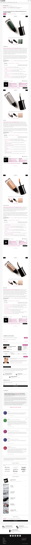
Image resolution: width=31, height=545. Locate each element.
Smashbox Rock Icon (8, 149)
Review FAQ (25, 356)
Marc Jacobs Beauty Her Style (9, 312)
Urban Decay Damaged (8, 71)
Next (27, 16)
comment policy (17, 393)
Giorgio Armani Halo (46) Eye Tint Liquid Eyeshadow (11, 289)
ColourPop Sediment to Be (8, 304)
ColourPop (4, 518)
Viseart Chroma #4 (7, 306)
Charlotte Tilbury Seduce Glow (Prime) (10, 227)
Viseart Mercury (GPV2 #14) (8, 147)
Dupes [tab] (5, 63)
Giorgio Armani (13, 339)
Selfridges (18, 163)
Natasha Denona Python (8, 76)
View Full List (15, 473)
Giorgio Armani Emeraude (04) (9, 74)
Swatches (14, 2)
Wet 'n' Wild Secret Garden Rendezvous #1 (11, 224)
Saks (15, 163)
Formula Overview (11, 60)
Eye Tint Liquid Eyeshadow (11, 346)
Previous (26, 16)
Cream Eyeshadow (8, 339)
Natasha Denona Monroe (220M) (9, 235)
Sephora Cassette (7, 153)
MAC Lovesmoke (7, 139)
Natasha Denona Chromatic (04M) (10, 144)
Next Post (26, 341)
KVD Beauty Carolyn (8, 69)
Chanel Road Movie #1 (8, 70)
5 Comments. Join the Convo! (8, 335)
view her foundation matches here (17, 361)
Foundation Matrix (9, 2)
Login (28, 0)
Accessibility (4, 543)
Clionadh (4, 7)
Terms (3, 542)
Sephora (9, 163)
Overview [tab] (11, 63)
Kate (8, 430)
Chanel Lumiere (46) (8, 226)
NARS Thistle (7, 313)
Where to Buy (25, 163)
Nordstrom (12, 163)
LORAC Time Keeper (8, 310)
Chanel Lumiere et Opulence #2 (9, 229)
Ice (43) (5, 156)
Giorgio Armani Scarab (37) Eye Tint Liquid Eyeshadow (12, 48)
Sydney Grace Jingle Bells (8, 142)
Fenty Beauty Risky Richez (8, 311)
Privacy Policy (5, 541)
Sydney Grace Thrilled (8, 77)
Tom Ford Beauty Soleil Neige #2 (9, 305)
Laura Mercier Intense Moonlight (9, 307)
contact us (12, 396)
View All (10, 5)
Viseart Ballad (7, 309)
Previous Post (5, 341)
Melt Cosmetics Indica (8, 140)
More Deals (15, 520)
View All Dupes (25, 65)
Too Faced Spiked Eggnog (8, 230)
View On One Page (15, 44)
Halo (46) (5, 316)
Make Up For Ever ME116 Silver (9, 151)
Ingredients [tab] (17, 63)
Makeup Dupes (5, 2)
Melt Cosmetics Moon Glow (9, 146)
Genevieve (9, 446)
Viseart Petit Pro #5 (7, 232)
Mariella (9, 438)
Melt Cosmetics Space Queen (9, 73)
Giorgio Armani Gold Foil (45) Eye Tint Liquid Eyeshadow (12, 207)
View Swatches (20, 65)
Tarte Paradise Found (8, 234)
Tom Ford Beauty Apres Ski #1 (9, 225)
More (16, 2)
